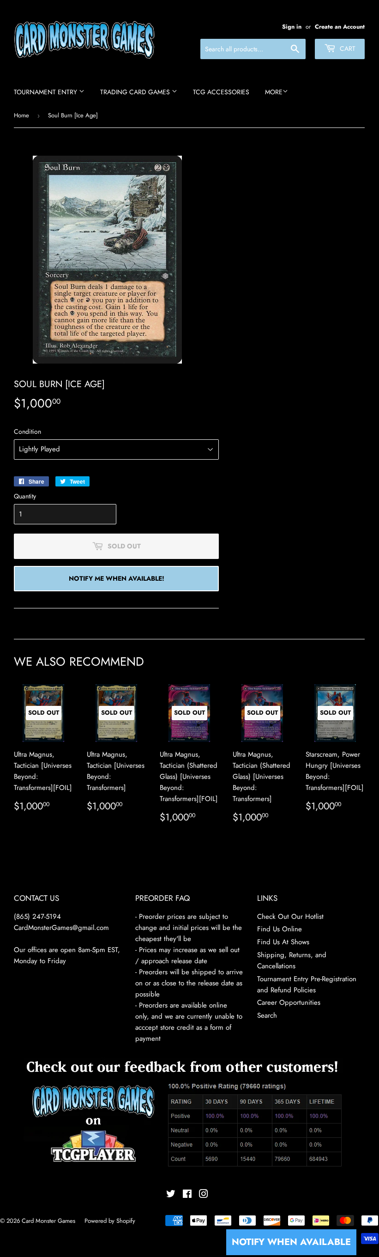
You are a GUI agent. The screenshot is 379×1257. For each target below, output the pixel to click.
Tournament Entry (46, 92)
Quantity (25, 496)
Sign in (291, 26)
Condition (27, 431)
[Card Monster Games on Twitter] (170, 1195)
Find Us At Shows (283, 942)
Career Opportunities (288, 1002)
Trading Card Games (136, 92)
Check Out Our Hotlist (290, 916)
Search (267, 1015)
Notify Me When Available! (116, 578)
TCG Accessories (221, 92)
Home (21, 115)
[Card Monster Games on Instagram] (203, 1195)
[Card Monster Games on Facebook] (187, 1195)
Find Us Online (279, 929)
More (274, 92)
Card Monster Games (48, 1220)
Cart (346, 48)
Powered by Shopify (109, 1220)
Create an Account (340, 26)
